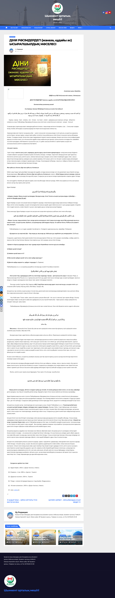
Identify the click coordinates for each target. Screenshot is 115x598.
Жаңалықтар (26, 27)
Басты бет (14, 27)
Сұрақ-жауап (50, 27)
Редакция (20, 49)
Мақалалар (38, 27)
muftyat (16, 490)
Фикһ (80, 27)
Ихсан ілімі (63, 27)
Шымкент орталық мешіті (21, 590)
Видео (72, 27)
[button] (110, 27)
